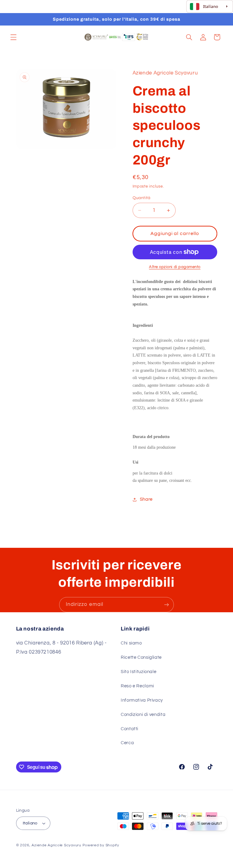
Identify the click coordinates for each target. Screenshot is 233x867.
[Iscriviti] (167, 604)
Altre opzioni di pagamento (175, 267)
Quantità (141, 198)
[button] (13, 37)
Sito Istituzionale (138, 671)
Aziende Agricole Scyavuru (56, 845)
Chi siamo (131, 643)
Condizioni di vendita (143, 714)
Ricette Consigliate (141, 657)
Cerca (127, 743)
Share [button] (146, 499)
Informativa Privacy (142, 700)
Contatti (129, 729)
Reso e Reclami (137, 686)
